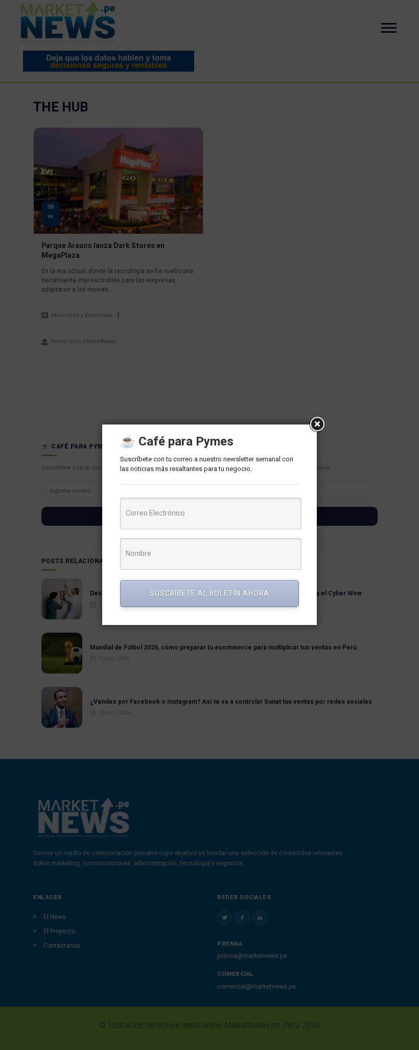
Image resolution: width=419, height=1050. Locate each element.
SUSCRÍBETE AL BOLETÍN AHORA (209, 593)
